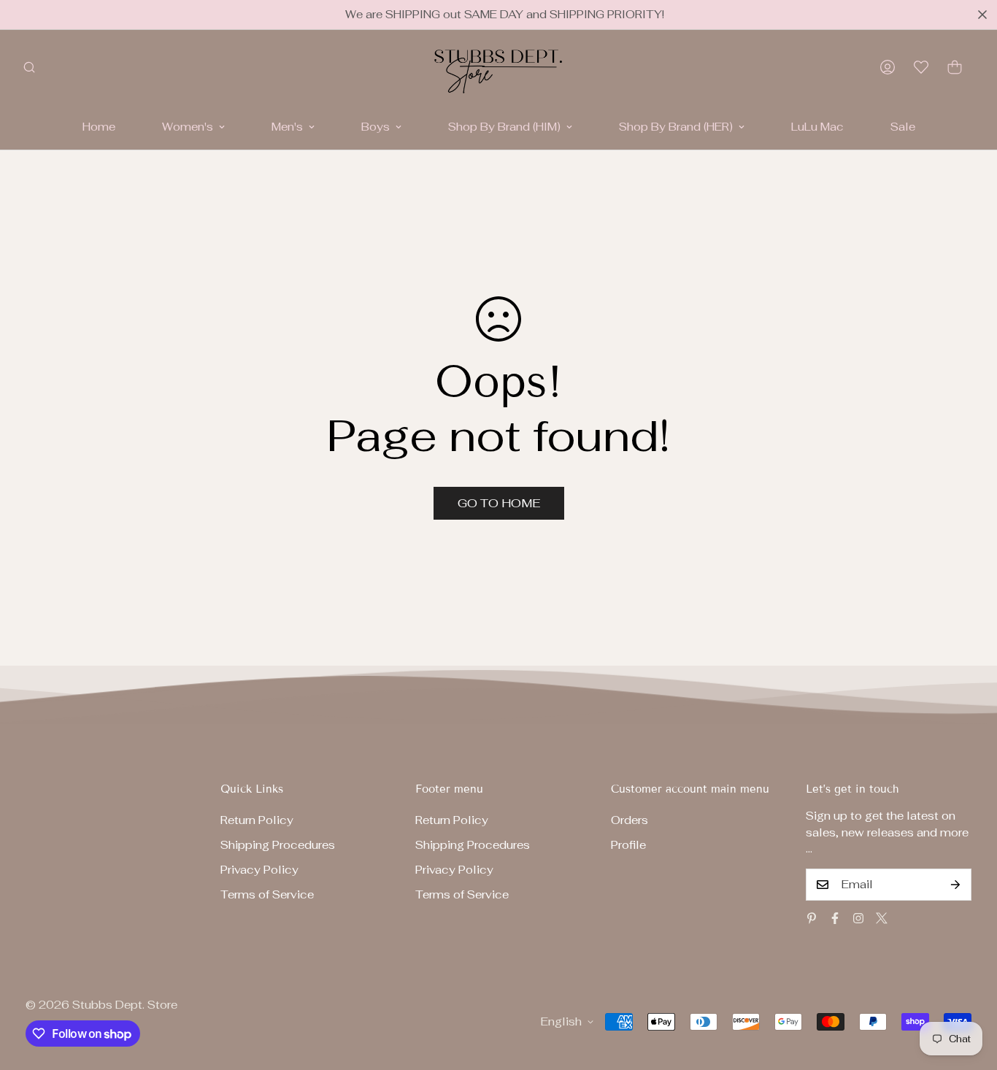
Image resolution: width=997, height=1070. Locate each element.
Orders (629, 820)
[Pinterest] (811, 918)
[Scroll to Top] (968, 990)
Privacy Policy (259, 870)
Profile (628, 845)
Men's (287, 127)
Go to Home (499, 503)
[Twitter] (882, 918)
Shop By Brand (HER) (676, 127)
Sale (902, 127)
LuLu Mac (817, 127)
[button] (954, 67)
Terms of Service (267, 894)
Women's (187, 127)
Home (98, 127)
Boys (375, 127)
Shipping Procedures (277, 845)
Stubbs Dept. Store (124, 1005)
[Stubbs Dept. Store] (498, 67)
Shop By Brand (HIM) (504, 127)
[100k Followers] (858, 918)
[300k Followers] (835, 918)
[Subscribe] (955, 885)
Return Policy (256, 820)
